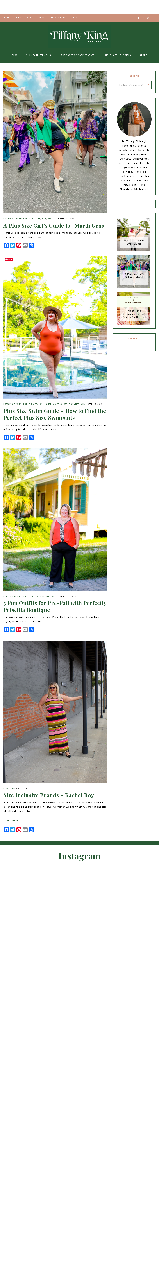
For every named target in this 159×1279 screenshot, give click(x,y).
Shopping (58, 404)
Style (51, 219)
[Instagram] (149, 14)
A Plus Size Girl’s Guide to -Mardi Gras (53, 225)
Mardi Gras (34, 219)
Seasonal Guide (43, 404)
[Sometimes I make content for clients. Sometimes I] (115, 7)
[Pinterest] (144, 14)
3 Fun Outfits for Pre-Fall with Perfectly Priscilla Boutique (55, 606)
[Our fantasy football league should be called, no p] (44, 7)
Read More (12, 820)
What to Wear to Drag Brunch (134, 242)
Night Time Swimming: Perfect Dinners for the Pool (134, 314)
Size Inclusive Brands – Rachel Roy (48, 795)
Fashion (23, 219)
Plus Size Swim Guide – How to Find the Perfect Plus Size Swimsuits (54, 414)
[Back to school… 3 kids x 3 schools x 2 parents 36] (97, 7)
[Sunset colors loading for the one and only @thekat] (143, 1000)
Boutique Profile (12, 596)
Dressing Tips (10, 219)
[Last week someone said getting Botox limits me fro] (79, 7)
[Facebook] (139, 14)
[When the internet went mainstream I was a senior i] (9, 7)
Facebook (134, 338)
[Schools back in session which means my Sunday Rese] (132, 7)
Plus (44, 219)
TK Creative (79, 36)
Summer (75, 404)
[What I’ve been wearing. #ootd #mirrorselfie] (62, 7)
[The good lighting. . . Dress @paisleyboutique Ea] (150, 7)
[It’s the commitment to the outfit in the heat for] (26, 7)
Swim (83, 404)
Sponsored (45, 596)
